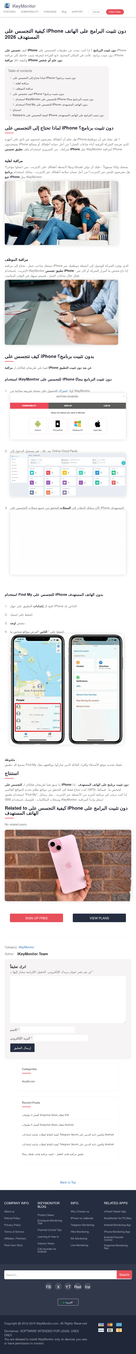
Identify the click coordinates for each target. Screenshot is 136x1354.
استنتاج (17, 110)
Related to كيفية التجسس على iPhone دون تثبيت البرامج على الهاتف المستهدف (58, 115)
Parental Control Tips (50, 1229)
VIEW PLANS (99, 918)
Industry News (46, 1243)
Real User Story (13, 1245)
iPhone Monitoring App (117, 1231)
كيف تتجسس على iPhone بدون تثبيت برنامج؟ (38, 94)
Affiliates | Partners (15, 1238)
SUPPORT (77, 11)
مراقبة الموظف (24, 88)
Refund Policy (12, 1218)
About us (9, 1211)
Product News (46, 1214)
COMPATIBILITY (29, 11)
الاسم (14, 1029)
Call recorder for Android (47, 1250)
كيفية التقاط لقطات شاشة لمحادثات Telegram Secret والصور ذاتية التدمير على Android (68, 1134)
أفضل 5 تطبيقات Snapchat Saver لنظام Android (47, 1124)
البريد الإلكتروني (21, 1038)
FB (48, 1286)
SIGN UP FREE (36, 918)
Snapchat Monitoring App (116, 1246)
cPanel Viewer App (115, 1211)
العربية (69, 1302)
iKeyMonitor (26, 947)
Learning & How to (48, 1236)
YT (68, 1286)
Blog (64, 11)
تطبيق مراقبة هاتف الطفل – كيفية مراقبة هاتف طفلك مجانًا (53, 1154)
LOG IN (96, 11)
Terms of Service (14, 1231)
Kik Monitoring (79, 1238)
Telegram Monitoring (82, 1224)
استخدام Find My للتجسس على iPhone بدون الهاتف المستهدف (52, 104)
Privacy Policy (12, 1224)
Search (124, 1274)
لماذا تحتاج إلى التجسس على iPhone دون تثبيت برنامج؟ (44, 78)
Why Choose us (80, 1211)
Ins (87, 1286)
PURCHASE (50, 11)
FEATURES (9, 11)
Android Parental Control (113, 1238)
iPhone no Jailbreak (82, 1218)
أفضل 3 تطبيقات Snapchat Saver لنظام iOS (45, 1115)
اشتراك (63, 390)
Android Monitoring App (117, 1224)
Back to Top (68, 1182)
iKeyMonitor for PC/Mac (118, 1218)
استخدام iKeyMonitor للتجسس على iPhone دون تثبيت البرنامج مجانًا (55, 99)
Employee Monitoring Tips (50, 1221)
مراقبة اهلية (22, 83)
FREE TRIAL (115, 11)
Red (77, 1286)
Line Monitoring (79, 1245)
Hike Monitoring (80, 1231)
